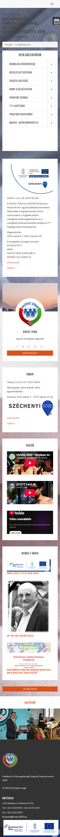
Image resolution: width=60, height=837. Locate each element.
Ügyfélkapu (30, 689)
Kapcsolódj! (30, 353)
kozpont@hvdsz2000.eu (14, 816)
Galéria (10, 267)
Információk (13, 262)
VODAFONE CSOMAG (18, 97)
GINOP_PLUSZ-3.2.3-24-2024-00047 (23, 573)
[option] (15, 724)
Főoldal (8, 44)
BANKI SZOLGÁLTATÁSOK (20, 89)
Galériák (30, 702)
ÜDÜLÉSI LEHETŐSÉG (18, 81)
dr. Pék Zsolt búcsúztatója (20, 635)
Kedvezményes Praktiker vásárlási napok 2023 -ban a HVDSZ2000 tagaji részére (29, 671)
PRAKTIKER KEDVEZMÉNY (21, 114)
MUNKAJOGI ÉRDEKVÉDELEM (22, 64)
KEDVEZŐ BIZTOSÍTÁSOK (20, 72)
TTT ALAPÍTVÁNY (17, 106)
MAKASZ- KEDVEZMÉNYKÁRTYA (23, 122)
